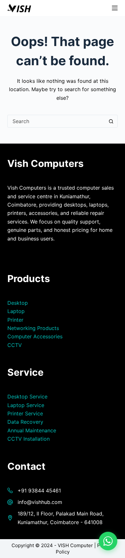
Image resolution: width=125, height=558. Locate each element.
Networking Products (33, 328)
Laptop (16, 311)
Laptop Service (25, 405)
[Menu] (115, 8)
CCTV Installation (28, 439)
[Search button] (111, 121)
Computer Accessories (35, 336)
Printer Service (25, 413)
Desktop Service (27, 396)
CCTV (14, 345)
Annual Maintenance (31, 430)
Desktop (17, 303)
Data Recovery (25, 422)
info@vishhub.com (40, 502)
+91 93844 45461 (39, 490)
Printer (15, 320)
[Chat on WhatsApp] (108, 541)
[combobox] (56, 121)
